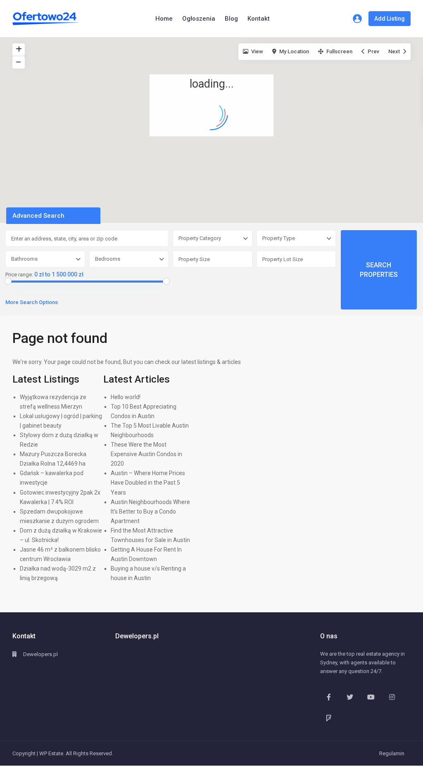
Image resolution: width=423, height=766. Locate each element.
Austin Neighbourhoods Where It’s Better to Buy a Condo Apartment (150, 511)
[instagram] (391, 696)
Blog (231, 18)
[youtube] (370, 696)
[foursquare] (328, 717)
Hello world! (125, 397)
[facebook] (328, 696)
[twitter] (349, 696)
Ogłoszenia (198, 18)
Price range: (19, 275)
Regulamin (391, 753)
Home (164, 18)
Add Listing (389, 18)
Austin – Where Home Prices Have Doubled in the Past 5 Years (148, 482)
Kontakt (258, 18)
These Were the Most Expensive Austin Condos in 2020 (146, 454)
